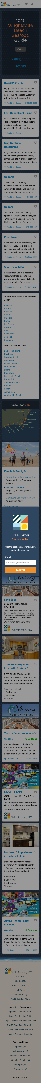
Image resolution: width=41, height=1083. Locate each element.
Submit (20, 570)
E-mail (8, 557)
